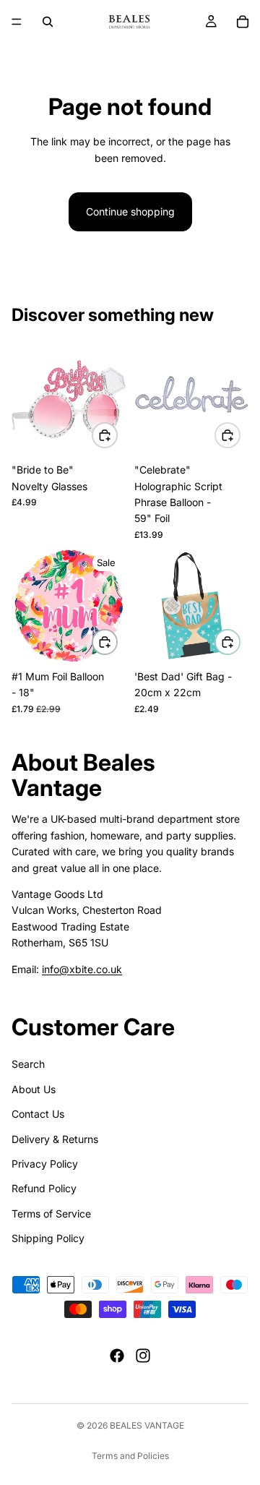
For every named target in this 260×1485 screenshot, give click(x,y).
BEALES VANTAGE (147, 1425)
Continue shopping (130, 211)
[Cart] (243, 22)
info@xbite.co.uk (82, 968)
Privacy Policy (45, 1163)
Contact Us (38, 1114)
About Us (34, 1089)
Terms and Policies (130, 1455)
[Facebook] (117, 1355)
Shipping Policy (48, 1238)
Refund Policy (44, 1188)
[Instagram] (143, 1355)
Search (28, 1064)
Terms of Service (51, 1213)
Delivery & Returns (55, 1138)
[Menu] (16, 21)
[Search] (48, 22)
